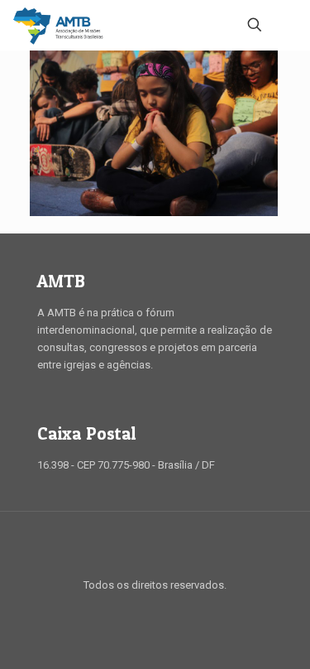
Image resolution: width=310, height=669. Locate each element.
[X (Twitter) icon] (147, 610)
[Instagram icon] (181, 610)
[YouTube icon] (164, 610)
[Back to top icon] (155, 545)
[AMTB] (58, 25)
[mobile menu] (288, 25)
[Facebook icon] (129, 610)
